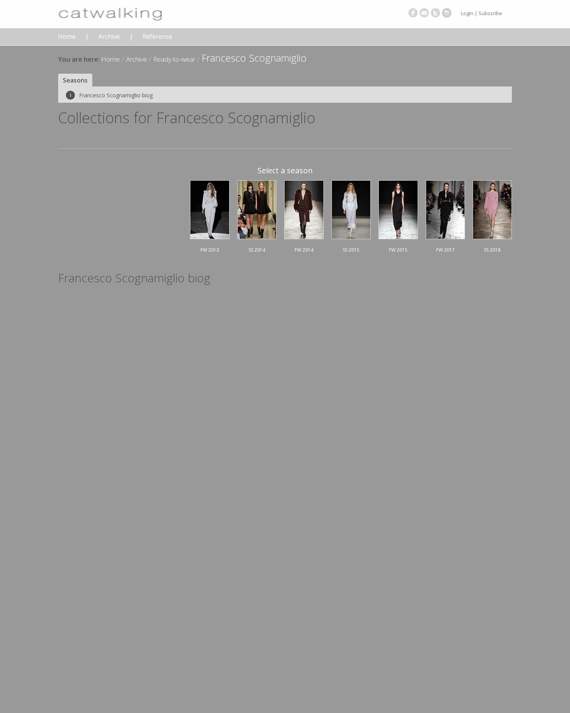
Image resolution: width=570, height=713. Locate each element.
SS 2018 (492, 250)
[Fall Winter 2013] (210, 208)
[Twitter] (435, 12)
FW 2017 (445, 250)
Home (67, 36)
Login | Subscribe (481, 13)
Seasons (75, 80)
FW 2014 (304, 250)
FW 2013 (209, 250)
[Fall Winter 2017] (445, 208)
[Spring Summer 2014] (256, 208)
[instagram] (446, 12)
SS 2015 (351, 250)
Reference (157, 36)
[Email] (424, 12)
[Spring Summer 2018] (492, 208)
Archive (109, 36)
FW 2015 (398, 250)
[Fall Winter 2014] (304, 208)
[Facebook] (413, 12)
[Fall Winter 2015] (398, 208)
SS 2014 (257, 250)
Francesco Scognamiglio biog (111, 95)
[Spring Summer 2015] (351, 208)
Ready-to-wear (174, 59)
